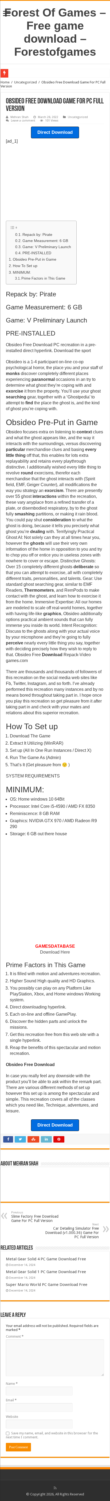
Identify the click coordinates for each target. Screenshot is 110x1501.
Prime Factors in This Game (43, 278)
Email (11, 1400)
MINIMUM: (22, 272)
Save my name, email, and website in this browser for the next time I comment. (52, 1435)
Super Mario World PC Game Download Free (46, 1284)
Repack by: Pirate (37, 235)
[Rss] (55, 1488)
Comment (14, 1336)
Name (12, 1384)
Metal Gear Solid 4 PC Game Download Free (46, 1259)
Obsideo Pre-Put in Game (34, 259)
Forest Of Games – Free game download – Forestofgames (55, 32)
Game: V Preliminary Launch (46, 247)
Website (12, 1417)
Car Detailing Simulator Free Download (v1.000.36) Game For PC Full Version (72, 1231)
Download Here (55, 952)
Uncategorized (25, 82)
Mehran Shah (19, 117)
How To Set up (25, 266)
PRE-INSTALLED (36, 253)
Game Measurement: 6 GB (45, 241)
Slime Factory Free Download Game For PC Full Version (34, 1217)
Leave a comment (23, 120)
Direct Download (55, 132)
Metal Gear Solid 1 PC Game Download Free (46, 1271)
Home (5, 82)
